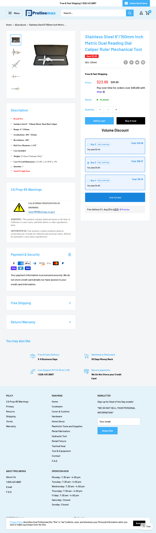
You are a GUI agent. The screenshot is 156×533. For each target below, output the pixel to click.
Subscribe (107, 430)
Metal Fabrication (61, 431)
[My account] (141, 13)
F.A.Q (54, 460)
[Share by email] (143, 62)
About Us (11, 477)
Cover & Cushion (61, 411)
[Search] (130, 13)
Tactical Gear (59, 446)
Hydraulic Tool (59, 436)
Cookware (57, 406)
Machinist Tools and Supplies (67, 426)
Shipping (11, 416)
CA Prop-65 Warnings (17, 401)
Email (9, 486)
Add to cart (99, 120)
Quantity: (90, 109)
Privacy (10, 406)
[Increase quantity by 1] (116, 109)
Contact (56, 455)
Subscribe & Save (138, 3)
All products (20, 24)
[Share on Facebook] (126, 62)
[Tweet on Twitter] (137, 62)
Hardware (57, 416)
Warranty (11, 426)
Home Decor (58, 421)
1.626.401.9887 (13, 481)
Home (9, 24)
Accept (139, 523)
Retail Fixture (59, 441)
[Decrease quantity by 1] (100, 109)
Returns (10, 411)
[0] (147, 13)
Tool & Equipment (61, 450)
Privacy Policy (16, 522)
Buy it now (130, 120)
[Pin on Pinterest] (131, 62)
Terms (9, 421)
